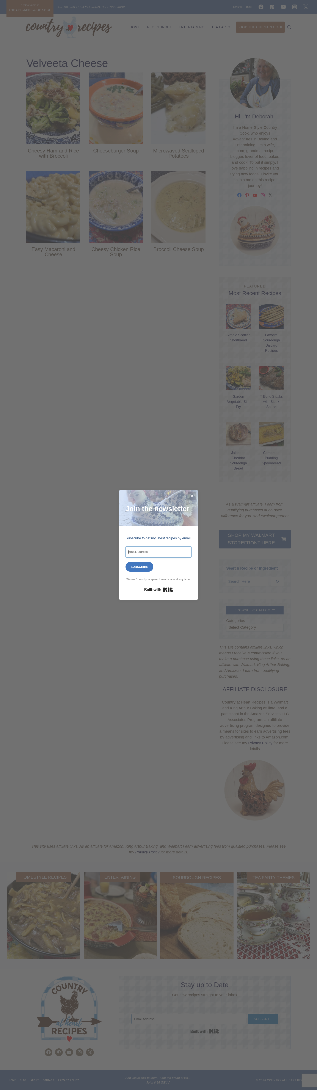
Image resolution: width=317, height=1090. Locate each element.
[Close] (192, 496)
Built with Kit (158, 590)
